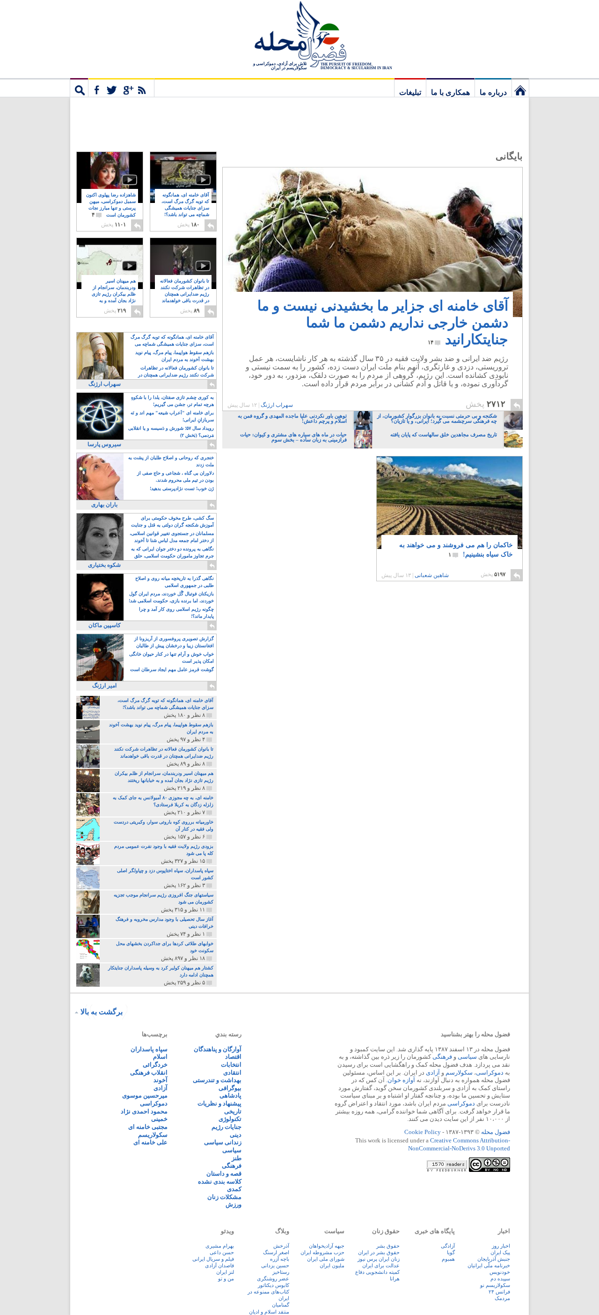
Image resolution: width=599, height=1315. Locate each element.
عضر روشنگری (273, 1278)
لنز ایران (225, 1272)
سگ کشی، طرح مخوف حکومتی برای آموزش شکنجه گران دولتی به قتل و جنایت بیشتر (172, 522)
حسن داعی (222, 1252)
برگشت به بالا (101, 1012)
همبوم (448, 1259)
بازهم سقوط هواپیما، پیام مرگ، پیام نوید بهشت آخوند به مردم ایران (174, 356)
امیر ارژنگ (104, 685)
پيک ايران (500, 1252)
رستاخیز (280, 1272)
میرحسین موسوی (145, 1095)
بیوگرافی (230, 1087)
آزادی (433, 1072)
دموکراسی (490, 1072)
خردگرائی (155, 1064)
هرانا (395, 1278)
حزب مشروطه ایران (322, 1252)
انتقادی (232, 1072)
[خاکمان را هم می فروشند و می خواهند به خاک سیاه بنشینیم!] (449, 502)
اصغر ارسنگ (276, 1252)
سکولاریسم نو (495, 1285)
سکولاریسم (153, 1134)
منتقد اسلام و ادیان (269, 1312)
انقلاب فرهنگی (149, 1072)
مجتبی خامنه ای (148, 1126)
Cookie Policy (422, 1131)
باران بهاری (104, 504)
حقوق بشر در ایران (379, 1252)
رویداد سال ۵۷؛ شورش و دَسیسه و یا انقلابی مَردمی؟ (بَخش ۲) (171, 432)
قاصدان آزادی (219, 1265)
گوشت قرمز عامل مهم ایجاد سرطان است (172, 669)
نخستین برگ (520, 87)
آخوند (160, 1080)
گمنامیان (280, 1305)
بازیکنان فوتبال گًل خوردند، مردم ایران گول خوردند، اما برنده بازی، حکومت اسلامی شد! (171, 597)
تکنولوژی (230, 1118)
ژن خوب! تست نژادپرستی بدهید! (182, 488)
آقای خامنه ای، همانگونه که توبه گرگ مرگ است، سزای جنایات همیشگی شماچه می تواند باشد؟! (185, 208)
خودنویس (499, 1272)
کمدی (234, 1188)
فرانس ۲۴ (499, 1291)
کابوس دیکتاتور (273, 1285)
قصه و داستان (223, 1173)
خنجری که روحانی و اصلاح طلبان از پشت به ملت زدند (171, 461)
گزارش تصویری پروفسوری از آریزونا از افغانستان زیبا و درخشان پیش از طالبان (174, 642)
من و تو (226, 1278)
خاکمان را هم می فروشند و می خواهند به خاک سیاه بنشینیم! (456, 550)
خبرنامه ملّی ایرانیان (489, 1265)
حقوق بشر (388, 1246)
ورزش (233, 1204)
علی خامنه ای (150, 1142)
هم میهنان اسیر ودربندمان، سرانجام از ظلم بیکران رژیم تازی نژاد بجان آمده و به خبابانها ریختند (114, 294)
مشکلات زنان (224, 1196)
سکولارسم (459, 1072)
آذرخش (281, 1246)
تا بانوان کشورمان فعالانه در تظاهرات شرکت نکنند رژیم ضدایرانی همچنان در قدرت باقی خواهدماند (184, 294)
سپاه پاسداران (149, 1049)
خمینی (159, 1118)
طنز (236, 1158)
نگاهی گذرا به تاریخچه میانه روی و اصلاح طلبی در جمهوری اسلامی (174, 582)
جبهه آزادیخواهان (326, 1246)
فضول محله (299, 35)
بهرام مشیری (219, 1246)
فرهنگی (442, 1056)
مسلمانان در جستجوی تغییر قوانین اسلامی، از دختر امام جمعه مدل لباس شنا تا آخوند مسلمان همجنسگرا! (172, 537)
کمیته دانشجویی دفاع (377, 1272)
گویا (451, 1252)
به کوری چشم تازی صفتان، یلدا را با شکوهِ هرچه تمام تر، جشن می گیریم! (172, 401)
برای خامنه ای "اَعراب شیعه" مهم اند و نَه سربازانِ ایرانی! (172, 416)
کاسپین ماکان (104, 625)
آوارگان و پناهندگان (217, 1049)
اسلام (160, 1056)
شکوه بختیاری (104, 565)
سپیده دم (500, 1278)
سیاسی (467, 1056)
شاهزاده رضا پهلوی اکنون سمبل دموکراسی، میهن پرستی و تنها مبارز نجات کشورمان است (111, 205)
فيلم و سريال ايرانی (213, 1259)
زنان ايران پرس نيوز (379, 1259)
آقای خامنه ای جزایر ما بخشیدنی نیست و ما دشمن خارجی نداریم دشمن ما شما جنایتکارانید (382, 322)
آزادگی (448, 1246)
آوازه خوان (401, 1080)
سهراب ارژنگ (277, 405)
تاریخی (232, 1111)
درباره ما (493, 92)
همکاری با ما (450, 92)
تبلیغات (410, 92)
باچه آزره (279, 1259)
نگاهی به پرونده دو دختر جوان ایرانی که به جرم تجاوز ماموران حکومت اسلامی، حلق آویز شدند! (172, 553)
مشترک (121, 87)
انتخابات (231, 1064)
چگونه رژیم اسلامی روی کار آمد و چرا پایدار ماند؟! (176, 613)
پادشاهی (230, 1095)
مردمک (502, 1298)
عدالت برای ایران (381, 1265)
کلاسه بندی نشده (219, 1181)
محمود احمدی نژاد (144, 1111)
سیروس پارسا (104, 444)
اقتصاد (233, 1056)
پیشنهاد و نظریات (219, 1103)
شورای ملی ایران (325, 1259)
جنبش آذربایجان (493, 1259)
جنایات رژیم (226, 1126)
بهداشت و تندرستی (217, 1080)
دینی (235, 1134)
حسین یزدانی (275, 1265)
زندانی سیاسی (222, 1142)
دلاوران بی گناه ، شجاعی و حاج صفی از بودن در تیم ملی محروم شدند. (175, 476)
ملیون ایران (332, 1265)
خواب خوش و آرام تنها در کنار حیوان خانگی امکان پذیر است (171, 657)
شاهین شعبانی (432, 575)
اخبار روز (501, 1246)
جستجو (79, 87)
